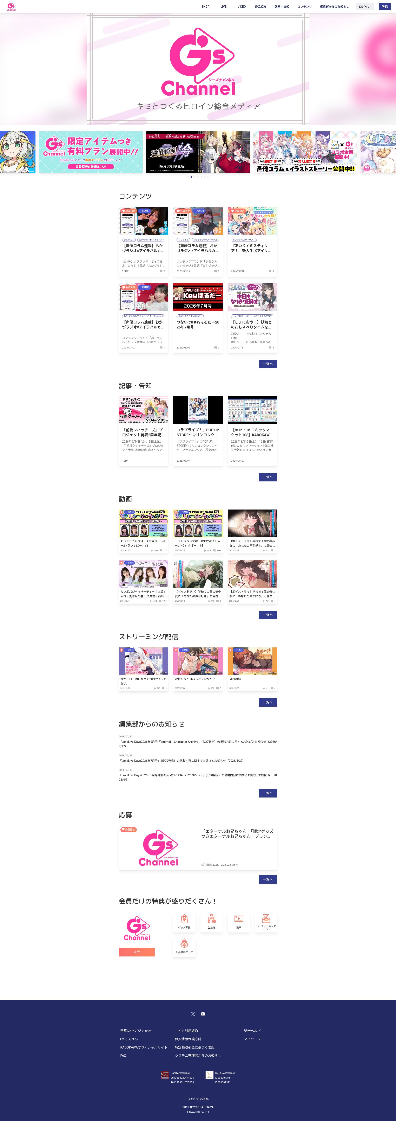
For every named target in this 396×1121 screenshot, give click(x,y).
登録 (385, 6)
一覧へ (268, 364)
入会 (137, 952)
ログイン (364, 6)
